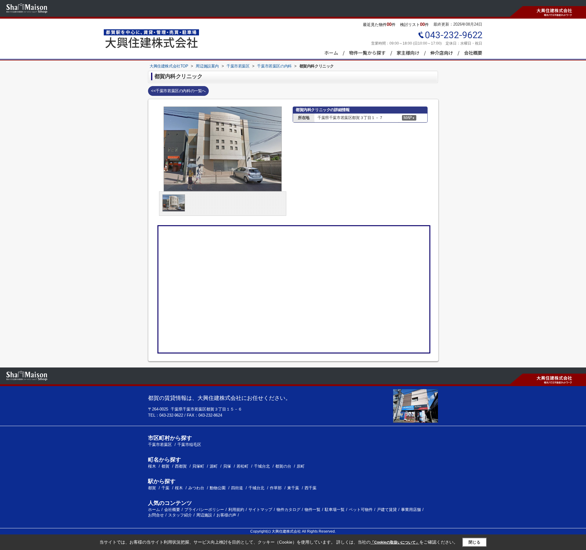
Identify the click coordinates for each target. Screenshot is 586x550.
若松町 (243, 466)
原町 (301, 466)
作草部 (276, 488)
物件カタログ (288, 509)
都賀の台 (283, 466)
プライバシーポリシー (204, 509)
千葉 (165, 488)
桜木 (152, 466)
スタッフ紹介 (180, 515)
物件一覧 (312, 509)
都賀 (166, 466)
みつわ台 (196, 488)
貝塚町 (198, 466)
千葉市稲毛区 (189, 444)
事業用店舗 (411, 509)
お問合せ (156, 515)
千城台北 (262, 466)
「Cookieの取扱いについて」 (395, 542)
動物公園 (218, 488)
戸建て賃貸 (387, 509)
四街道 (237, 488)
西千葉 (311, 488)
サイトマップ (260, 509)
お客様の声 (226, 515)
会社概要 (172, 509)
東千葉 (293, 488)
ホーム (154, 509)
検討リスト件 (414, 24)
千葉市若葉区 (160, 444)
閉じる (474, 542)
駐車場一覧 (335, 509)
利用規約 (236, 509)
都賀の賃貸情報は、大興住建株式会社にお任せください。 (219, 398)
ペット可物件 (361, 509)
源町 (214, 466)
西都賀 (181, 466)
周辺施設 (204, 515)
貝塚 (227, 466)
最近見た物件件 (379, 24)
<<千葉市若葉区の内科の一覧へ (178, 91)
